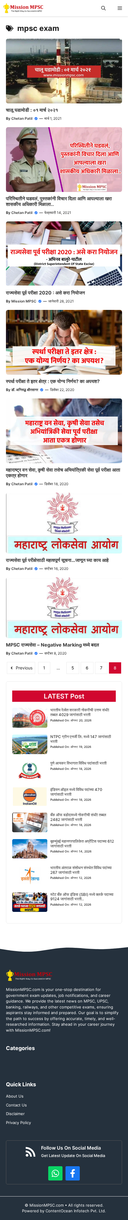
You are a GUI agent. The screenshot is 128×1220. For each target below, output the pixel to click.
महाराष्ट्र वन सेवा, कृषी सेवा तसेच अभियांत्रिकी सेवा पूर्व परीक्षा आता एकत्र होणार (63, 472)
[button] (103, 8)
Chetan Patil (21, 118)
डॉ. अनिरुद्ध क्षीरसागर (24, 389)
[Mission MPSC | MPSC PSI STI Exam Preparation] (23, 8)
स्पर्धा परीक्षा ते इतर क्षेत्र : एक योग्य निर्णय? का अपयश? (53, 381)
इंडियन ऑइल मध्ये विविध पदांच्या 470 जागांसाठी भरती (76, 792)
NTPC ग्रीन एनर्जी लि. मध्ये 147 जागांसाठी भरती (80, 739)
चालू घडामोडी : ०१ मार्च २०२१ (32, 110)
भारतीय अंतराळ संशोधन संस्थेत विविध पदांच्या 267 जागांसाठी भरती (81, 870)
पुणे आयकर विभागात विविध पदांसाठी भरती (78, 763)
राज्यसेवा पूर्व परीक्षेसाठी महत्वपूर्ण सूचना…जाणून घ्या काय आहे (57, 560)
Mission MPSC (23, 301)
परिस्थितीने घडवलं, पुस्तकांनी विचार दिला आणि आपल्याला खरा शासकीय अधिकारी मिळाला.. (59, 201)
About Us (15, 1096)
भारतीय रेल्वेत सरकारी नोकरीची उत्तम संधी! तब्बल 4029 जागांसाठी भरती (79, 712)
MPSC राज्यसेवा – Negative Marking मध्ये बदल (52, 645)
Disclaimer (15, 1113)
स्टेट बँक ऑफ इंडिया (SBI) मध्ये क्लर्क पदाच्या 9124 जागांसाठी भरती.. (81, 896)
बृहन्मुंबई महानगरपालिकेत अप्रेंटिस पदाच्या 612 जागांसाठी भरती (82, 843)
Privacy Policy (18, 1122)
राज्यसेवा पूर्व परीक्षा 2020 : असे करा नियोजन (45, 293)
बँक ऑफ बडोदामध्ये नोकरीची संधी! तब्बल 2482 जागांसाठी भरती (78, 817)
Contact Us (16, 1105)
